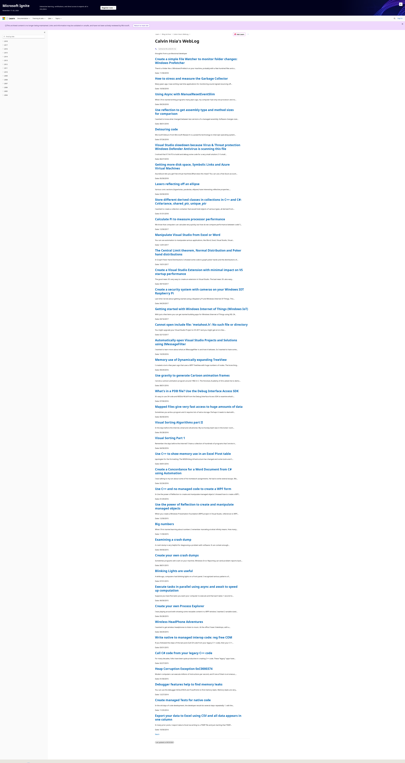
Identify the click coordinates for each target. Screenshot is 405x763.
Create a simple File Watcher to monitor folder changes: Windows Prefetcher (196, 61)
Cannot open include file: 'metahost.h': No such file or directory (201, 325)
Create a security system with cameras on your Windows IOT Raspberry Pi (199, 291)
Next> (157, 734)
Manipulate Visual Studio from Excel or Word (187, 235)
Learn (157, 34)
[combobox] (24, 36)
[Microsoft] (4, 18)
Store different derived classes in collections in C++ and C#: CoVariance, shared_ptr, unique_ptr (198, 201)
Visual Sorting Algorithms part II (179, 422)
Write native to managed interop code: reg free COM (193, 637)
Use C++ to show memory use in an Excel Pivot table (193, 454)
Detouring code (166, 129)
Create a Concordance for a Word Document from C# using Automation (193, 471)
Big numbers (164, 524)
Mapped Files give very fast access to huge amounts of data (199, 407)
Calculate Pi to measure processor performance (190, 219)
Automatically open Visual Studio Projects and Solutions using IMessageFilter (196, 342)
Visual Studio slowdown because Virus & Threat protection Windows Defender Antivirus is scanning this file (197, 147)
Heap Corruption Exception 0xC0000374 (184, 669)
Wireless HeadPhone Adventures (179, 622)
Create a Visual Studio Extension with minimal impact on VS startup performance (199, 272)
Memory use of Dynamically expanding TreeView (191, 360)
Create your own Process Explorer (179, 606)
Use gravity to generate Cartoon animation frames (192, 375)
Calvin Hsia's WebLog (180, 34)
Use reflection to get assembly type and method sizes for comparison (194, 112)
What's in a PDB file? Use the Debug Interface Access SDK (197, 391)
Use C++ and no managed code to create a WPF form (193, 489)
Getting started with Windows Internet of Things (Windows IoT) (201, 309)
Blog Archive (166, 34)
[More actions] (248, 34)
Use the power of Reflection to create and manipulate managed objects (194, 506)
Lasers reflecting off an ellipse (177, 184)
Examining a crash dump (173, 540)
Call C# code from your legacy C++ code (183, 653)
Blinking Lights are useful (174, 571)
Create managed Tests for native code (183, 700)
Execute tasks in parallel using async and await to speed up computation (196, 588)
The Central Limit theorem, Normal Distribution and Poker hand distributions (198, 252)
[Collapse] (45, 32)
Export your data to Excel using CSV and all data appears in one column (198, 717)
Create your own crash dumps (177, 555)
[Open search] (394, 18)
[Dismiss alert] (400, 4)
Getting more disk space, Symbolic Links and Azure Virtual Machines (192, 166)
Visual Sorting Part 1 (170, 438)
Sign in (400, 18)
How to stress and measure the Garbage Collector (191, 78)
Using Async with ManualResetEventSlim (185, 94)
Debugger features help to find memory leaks (188, 684)
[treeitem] (24, 41)
